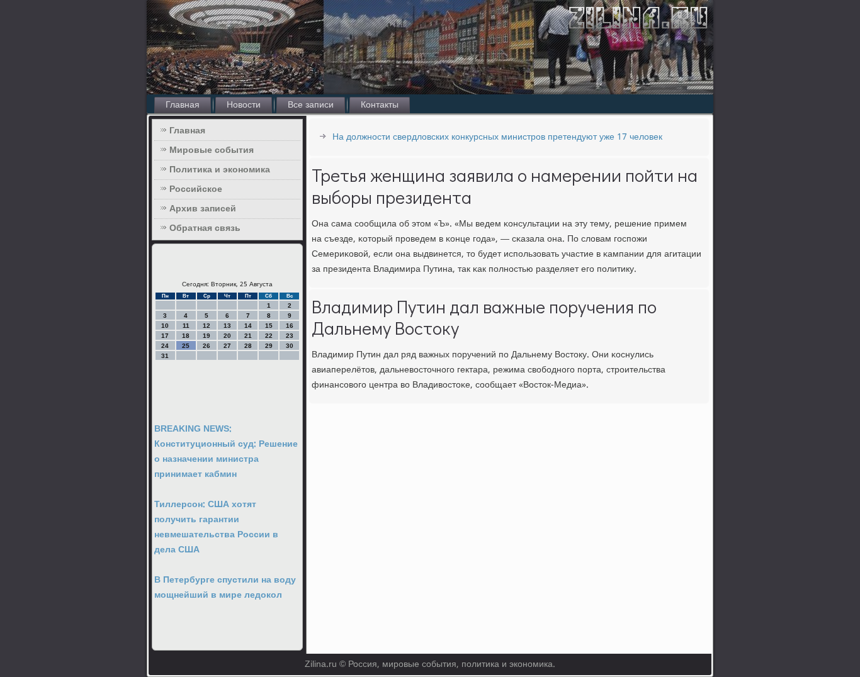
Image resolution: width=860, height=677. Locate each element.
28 (248, 345)
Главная (183, 105)
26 (206, 345)
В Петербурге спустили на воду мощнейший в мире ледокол (225, 588)
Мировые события (211, 150)
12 (206, 325)
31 (165, 355)
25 (186, 345)
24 (165, 345)
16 (289, 325)
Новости (244, 105)
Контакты (380, 105)
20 (227, 335)
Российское (195, 189)
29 (269, 345)
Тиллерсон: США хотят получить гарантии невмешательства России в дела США (216, 527)
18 (186, 335)
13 (227, 325)
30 (289, 345)
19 (206, 335)
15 (269, 325)
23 (289, 335)
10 (165, 325)
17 (165, 335)
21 (248, 335)
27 (227, 345)
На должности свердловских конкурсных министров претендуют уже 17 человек (497, 137)
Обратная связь (204, 228)
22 (269, 335)
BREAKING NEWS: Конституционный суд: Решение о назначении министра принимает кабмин (226, 452)
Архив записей (202, 208)
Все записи (311, 105)
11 (186, 325)
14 (248, 325)
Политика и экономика (219, 169)
